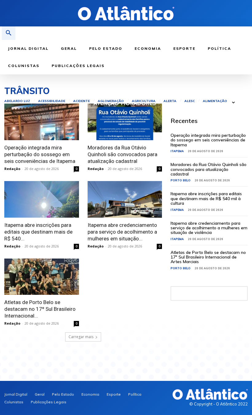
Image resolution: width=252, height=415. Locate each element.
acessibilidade (51, 101)
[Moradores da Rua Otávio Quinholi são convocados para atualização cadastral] (125, 122)
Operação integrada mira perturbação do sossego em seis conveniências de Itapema (39, 154)
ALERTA (169, 101)
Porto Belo (181, 180)
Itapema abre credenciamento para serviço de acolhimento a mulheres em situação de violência (209, 227)
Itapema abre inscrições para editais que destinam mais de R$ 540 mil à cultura (206, 198)
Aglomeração (111, 101)
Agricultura (144, 101)
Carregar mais (81, 336)
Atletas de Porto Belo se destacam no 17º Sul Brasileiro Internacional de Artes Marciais (208, 257)
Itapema (177, 151)
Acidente (81, 101)
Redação (12, 168)
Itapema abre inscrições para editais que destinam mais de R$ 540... (38, 232)
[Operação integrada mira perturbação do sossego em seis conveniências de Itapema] (41, 122)
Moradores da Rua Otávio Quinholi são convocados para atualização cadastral (122, 154)
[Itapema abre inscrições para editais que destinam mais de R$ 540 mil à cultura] (41, 199)
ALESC (189, 101)
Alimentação (215, 101)
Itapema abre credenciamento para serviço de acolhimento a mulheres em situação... (122, 232)
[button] (8, 33)
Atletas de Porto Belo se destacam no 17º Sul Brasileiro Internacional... (40, 309)
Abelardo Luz (17, 101)
